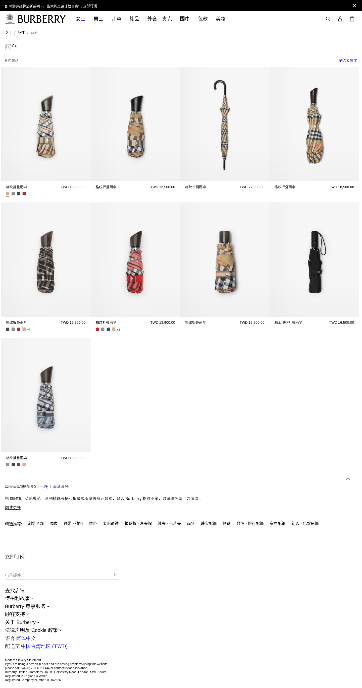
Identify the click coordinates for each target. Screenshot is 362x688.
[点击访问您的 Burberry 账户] (340, 19)
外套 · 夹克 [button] (159, 19)
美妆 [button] (221, 19)
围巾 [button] (185, 19)
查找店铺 (15, 590)
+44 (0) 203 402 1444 (35, 668)
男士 (49, 486)
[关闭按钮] (354, 5)
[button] (90, 6)
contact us (61, 668)
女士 (37, 486)
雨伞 (57, 486)
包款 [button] (203, 19)
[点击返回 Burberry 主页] (42, 19)
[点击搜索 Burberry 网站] (328, 19)
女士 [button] (81, 19)
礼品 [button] (134, 19)
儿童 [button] (116, 19)
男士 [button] (98, 19)
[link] (8, 32)
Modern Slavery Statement (23, 660)
